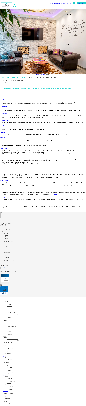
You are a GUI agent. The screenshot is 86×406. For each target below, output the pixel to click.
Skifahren (9, 373)
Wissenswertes (9, 334)
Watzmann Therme (8, 254)
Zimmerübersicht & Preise (11, 328)
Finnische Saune (10, 348)
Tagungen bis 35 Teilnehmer (10, 258)
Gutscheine (7, 244)
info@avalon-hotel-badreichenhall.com (56, 3)
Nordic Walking (10, 372)
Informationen (42, 74)
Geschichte (9, 318)
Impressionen (9, 306)
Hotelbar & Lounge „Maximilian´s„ (13, 340)
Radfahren (9, 370)
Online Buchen (9, 387)
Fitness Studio (9, 359)
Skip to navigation (3, 0)
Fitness (6, 255)
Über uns (6, 235)
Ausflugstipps (7, 399)
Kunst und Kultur (8, 395)
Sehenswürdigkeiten (8, 396)
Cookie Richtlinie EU (8, 262)
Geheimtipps (7, 243)
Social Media (9, 307)
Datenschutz (10, 296)
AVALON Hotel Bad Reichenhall (5, 281)
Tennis (8, 365)
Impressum (5, 296)
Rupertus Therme (8, 252)
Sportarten (7, 257)
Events (6, 401)
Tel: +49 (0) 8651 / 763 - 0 (4, 227)
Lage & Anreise (10, 310)
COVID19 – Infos (10, 302)
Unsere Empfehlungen (9, 241)
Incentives (9, 383)
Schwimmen (9, 367)
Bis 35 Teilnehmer (8, 376)
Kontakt (8, 309)
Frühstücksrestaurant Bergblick (12, 339)
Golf (8, 364)
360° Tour (9, 304)
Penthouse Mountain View (11, 326)
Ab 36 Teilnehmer (8, 384)
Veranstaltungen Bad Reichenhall (10, 403)
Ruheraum (9, 350)
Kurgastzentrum (10, 389)
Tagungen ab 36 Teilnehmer (9, 260)
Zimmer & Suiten (8, 236)
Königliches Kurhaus (10, 386)
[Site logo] (6, 7)
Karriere (6, 246)
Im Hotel (6, 337)
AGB (1, 296)
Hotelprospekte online (11, 312)
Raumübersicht (9, 378)
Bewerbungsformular (10, 322)
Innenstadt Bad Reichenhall (9, 393)
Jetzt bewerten (5, 282)
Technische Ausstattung (11, 381)
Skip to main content (11, 0)
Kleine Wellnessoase (8, 250)
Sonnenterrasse (9, 351)
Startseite (37, 74)
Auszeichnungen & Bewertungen (12, 314)
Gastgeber (9, 317)
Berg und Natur (7, 398)
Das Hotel (6, 233)
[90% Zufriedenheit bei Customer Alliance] (1, 285)
